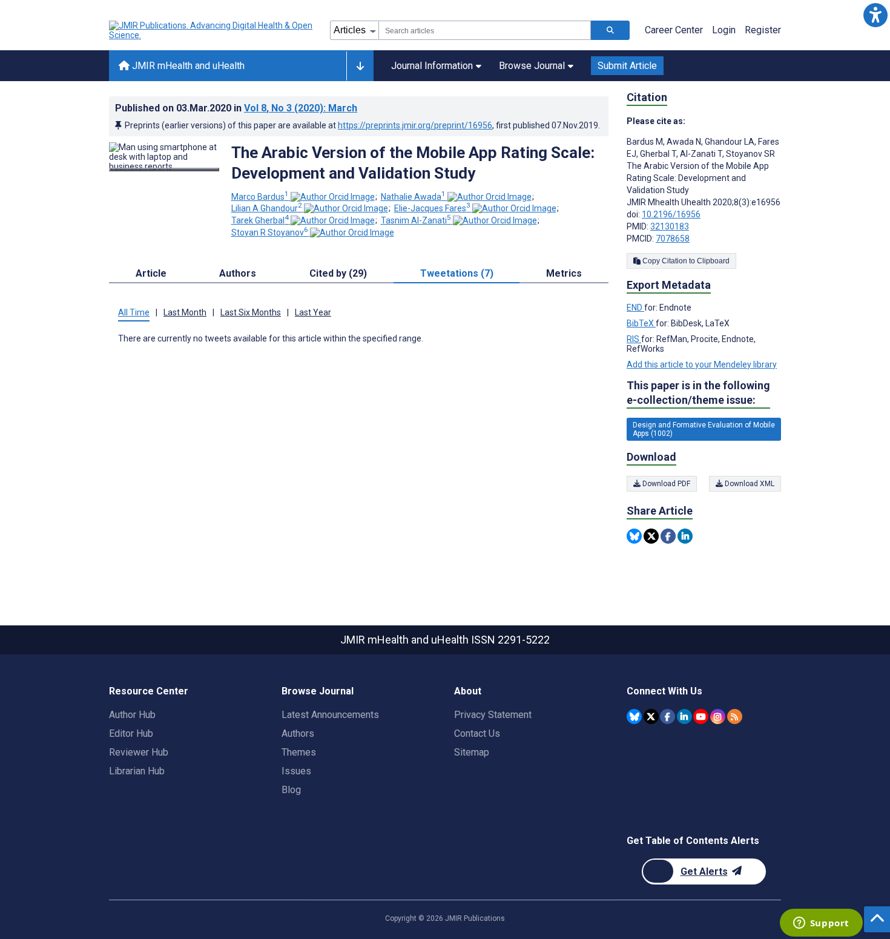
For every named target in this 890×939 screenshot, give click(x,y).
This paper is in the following (698, 392)
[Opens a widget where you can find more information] (821, 924)
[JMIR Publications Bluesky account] (634, 716)
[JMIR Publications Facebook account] (667, 716)
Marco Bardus (260, 197)
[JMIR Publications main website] (212, 30)
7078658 (673, 238)
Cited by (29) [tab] (338, 273)
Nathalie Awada (413, 197)
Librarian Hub (137, 771)
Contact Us (477, 733)
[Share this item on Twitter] (651, 536)
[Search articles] (610, 30)
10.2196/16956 (671, 214)
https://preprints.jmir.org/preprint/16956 (415, 125)
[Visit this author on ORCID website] (333, 197)
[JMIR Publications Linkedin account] (684, 716)
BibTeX (641, 323)
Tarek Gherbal (260, 220)
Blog (291, 790)
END (635, 307)
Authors (298, 733)
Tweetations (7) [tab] (456, 273)
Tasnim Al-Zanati (416, 220)
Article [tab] (151, 273)
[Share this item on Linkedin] (685, 536)
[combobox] (484, 30)
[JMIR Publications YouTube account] (700, 716)
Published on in (236, 108)
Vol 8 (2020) (300, 108)
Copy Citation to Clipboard (685, 261)
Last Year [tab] (313, 312)
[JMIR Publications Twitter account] (651, 716)
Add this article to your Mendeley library (702, 364)
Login (724, 30)
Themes (299, 752)
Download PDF (665, 483)
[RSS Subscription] (734, 716)
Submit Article (627, 65)
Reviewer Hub (138, 752)
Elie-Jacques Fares (432, 208)
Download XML (748, 483)
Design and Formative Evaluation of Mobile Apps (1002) (704, 429)
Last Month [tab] (184, 312)
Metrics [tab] (564, 273)
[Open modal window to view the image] (164, 169)
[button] (875, 14)
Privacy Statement (493, 714)
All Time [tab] (134, 312)
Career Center (674, 30)
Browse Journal (532, 65)
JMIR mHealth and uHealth (187, 65)
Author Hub (132, 714)
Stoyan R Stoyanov (269, 232)
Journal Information (432, 65)
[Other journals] (360, 66)
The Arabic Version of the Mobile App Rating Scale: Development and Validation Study (413, 162)
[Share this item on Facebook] (668, 536)
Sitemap (471, 752)
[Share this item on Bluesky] (634, 536)
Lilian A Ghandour (266, 208)
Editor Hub (131, 733)
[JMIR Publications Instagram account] (717, 716)
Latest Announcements (330, 714)
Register (763, 30)
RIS (634, 339)
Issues (296, 771)
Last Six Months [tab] (250, 312)
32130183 (669, 226)
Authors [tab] (237, 273)
